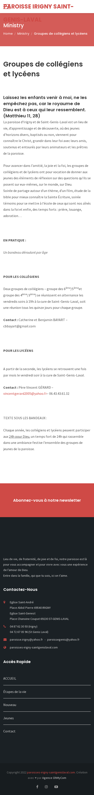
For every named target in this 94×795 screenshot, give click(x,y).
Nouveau (9, 705)
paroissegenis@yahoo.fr (63, 639)
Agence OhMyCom (54, 778)
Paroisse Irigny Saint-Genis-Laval (38, 8)
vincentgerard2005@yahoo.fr (25, 393)
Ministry (23, 33)
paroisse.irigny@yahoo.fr (27, 639)
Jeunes (8, 718)
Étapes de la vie (14, 691)
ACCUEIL (9, 678)
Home (8, 33)
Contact (9, 731)
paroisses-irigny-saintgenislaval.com (34, 647)
